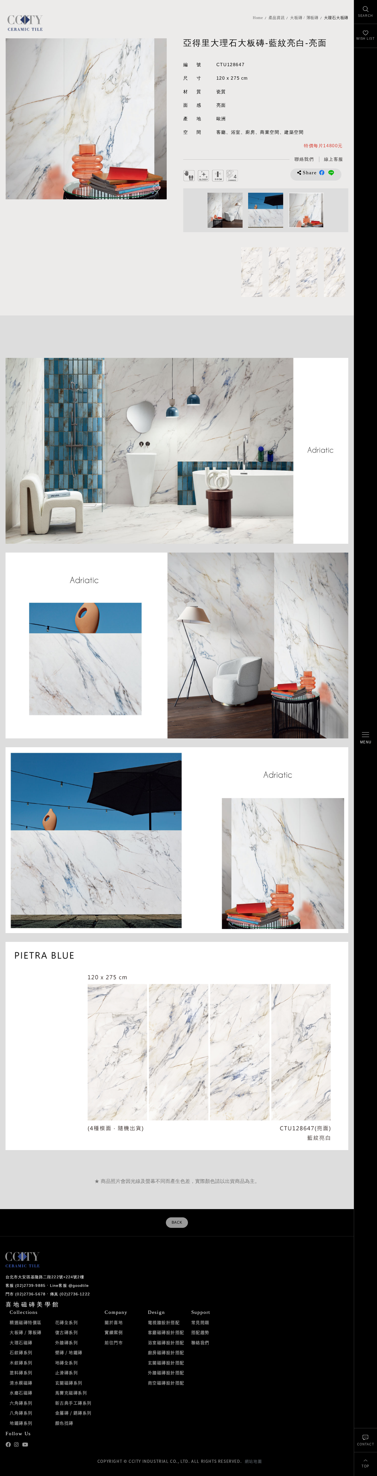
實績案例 (114, 1332)
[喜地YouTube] (25, 1445)
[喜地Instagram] (16, 1445)
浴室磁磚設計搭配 (166, 1343)
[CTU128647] (251, 272)
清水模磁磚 (21, 1383)
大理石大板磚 (336, 18)
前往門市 (114, 1343)
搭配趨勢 (200, 1332)
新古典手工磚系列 (73, 1403)
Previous (15, 118)
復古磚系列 (66, 1332)
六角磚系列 (21, 1403)
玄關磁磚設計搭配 (166, 1363)
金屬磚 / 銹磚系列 (73, 1413)
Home (258, 18)
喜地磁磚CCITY (25, 23)
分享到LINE (331, 173)
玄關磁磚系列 (69, 1383)
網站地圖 (253, 1461)
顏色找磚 (64, 1423)
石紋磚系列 (21, 1352)
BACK (177, 1223)
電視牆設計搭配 (164, 1322)
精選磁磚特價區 (26, 1322)
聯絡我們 (200, 1343)
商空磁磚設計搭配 (166, 1383)
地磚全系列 (66, 1363)
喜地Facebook (8, 1445)
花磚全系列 (66, 1322)
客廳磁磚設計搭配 (166, 1332)
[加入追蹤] (156, 189)
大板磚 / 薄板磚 (304, 18)
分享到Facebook (322, 173)
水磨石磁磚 (21, 1393)
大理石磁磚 (21, 1343)
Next (157, 118)
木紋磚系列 (21, 1363)
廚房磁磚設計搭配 (166, 1352)
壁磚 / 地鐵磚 (69, 1352)
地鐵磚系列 (21, 1423)
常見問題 (200, 1322)
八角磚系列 (21, 1413)
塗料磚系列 (21, 1373)
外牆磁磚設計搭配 (166, 1373)
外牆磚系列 (66, 1343)
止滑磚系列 (66, 1373)
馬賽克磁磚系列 (71, 1393)
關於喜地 (114, 1322)
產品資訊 (277, 18)
